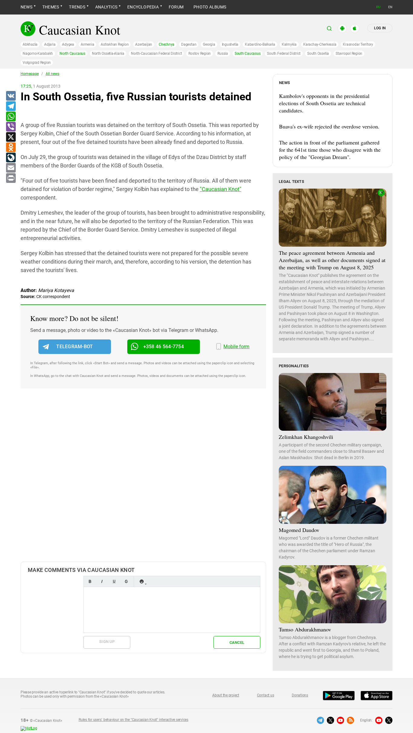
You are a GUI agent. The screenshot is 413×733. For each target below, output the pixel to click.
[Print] (10, 178)
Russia (222, 53)
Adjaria (49, 44)
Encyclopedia (143, 7)
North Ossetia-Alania (108, 53)
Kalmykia (289, 44)
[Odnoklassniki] (10, 147)
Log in (380, 28)
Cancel (237, 642)
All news (52, 74)
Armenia (87, 44)
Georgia (209, 44)
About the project (225, 695)
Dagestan (188, 44)
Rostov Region (199, 53)
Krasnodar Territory (358, 44)
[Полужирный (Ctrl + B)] (90, 581)
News (26, 7)
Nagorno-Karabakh (38, 53)
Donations (300, 695)
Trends (77, 7)
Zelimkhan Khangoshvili (306, 436)
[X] (10, 137)
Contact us (265, 695)
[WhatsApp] (10, 117)
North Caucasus (72, 53)
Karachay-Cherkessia (319, 44)
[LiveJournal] (10, 158)
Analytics (106, 7)
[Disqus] (143, 481)
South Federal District (284, 53)
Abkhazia (30, 44)
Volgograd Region (37, 62)
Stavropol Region (349, 53)
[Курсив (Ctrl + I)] (102, 581)
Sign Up (107, 641)
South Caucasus (248, 53)
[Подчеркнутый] (114, 581)
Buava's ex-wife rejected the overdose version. (329, 126)
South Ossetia (318, 53)
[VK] (10, 96)
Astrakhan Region (114, 44)
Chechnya (166, 44)
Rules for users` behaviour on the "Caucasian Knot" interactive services (133, 720)
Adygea (68, 44)
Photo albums (209, 7)
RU (378, 7)
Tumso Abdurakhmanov (305, 629)
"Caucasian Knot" (220, 189)
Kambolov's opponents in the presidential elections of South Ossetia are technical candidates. (324, 103)
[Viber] (10, 127)
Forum (176, 7)
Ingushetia (230, 44)
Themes (50, 7)
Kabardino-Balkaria (260, 44)
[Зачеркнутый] (126, 581)
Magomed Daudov (299, 530)
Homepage (30, 74)
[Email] (10, 168)
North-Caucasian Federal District (156, 53)
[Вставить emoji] (141, 581)
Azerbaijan (143, 44)
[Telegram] (10, 106)
